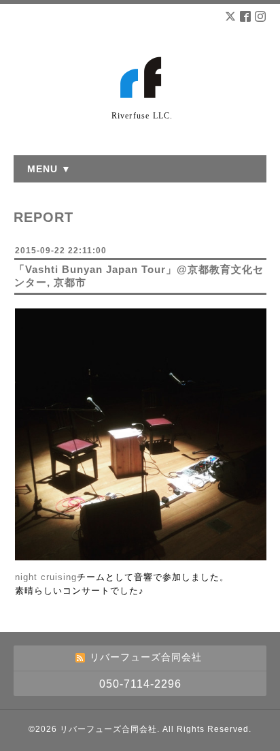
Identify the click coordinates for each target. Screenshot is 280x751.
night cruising (46, 577)
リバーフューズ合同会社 (108, 729)
